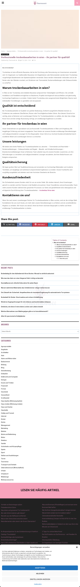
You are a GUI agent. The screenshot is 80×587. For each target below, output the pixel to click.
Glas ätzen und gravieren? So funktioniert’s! (15, 510)
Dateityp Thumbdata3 (8, 534)
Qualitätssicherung (62, 252)
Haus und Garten (6, 407)
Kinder (3, 419)
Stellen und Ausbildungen (9, 455)
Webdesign (5, 477)
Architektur (5, 352)
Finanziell (4, 386)
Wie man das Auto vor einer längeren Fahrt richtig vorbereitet (22, 278)
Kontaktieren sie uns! (63, 256)
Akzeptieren (40, 568)
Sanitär (3, 443)
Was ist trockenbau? (60, 242)
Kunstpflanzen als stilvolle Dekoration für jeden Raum (19, 283)
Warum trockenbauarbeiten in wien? (67, 244)
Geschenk (4, 392)
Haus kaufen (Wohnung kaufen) (11, 401)
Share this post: (64, 258)
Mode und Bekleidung (8, 434)
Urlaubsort (4, 474)
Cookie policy (38, 584)
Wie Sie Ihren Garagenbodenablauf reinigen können (59, 510)
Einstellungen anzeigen (40, 579)
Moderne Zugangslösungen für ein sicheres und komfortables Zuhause (26, 302)
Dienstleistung (6, 370)
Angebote (4, 349)
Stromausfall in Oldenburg (50, 540)
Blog (2, 367)
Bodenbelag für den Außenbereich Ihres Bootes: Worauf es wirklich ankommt (27, 273)
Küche (3, 422)
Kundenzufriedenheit (63, 254)
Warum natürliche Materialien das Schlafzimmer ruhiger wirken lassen (25, 288)
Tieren (3, 458)
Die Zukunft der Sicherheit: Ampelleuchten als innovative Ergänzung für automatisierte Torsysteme (35, 292)
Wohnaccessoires (7, 480)
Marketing (4, 428)
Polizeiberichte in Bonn (8, 507)
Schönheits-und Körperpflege (11, 446)
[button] (77, 547)
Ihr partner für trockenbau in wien (66, 248)
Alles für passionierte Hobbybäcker (13, 316)
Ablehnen (40, 574)
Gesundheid (5, 395)
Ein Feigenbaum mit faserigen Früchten (55, 542)
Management (5, 425)
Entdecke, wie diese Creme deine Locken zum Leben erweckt (22, 307)
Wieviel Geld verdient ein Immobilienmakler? (56, 513)
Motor (3, 437)
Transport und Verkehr (8, 464)
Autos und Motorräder (8, 358)
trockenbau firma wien (47, 190)
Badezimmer (5, 361)
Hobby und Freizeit (7, 413)
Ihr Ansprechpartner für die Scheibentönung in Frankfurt (19, 531)
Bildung (3, 364)
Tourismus (4, 461)
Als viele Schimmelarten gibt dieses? (13, 513)
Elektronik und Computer (9, 377)
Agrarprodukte (5, 54)
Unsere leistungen (62, 250)
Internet (3, 416)
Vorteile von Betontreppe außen (11, 504)
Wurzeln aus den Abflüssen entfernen (13, 516)
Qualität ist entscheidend (64, 246)
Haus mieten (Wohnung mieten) (11, 404)
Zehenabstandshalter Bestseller (52, 516)
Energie (3, 380)
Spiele (3, 449)
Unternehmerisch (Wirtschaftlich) (12, 467)
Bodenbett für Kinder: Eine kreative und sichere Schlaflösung (22, 297)
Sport (3, 452)
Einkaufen (4, 374)
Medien (3, 431)
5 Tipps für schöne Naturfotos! (52, 531)
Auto (2, 355)
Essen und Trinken (7, 383)
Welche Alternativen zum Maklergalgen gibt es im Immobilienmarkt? (24, 311)
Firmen (3, 389)
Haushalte (4, 410)
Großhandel (5, 398)
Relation (4, 440)
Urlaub (3, 471)
